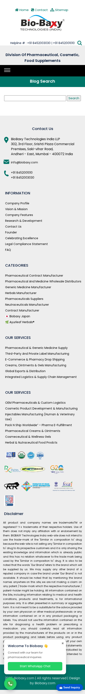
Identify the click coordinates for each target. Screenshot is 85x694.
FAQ (8, 250)
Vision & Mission (16, 209)
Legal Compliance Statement (26, 244)
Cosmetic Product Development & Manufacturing (41, 408)
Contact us (13, 226)
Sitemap (61, 10)
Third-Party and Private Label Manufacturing (37, 354)
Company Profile (17, 203)
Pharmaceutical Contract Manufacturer (34, 275)
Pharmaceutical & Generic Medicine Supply (36, 348)
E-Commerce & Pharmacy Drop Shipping (35, 359)
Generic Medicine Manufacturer (28, 287)
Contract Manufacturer (22, 310)
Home (24, 10)
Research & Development (23, 221)
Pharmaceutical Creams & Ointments (32, 431)
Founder (11, 232)
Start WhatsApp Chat (35, 666)
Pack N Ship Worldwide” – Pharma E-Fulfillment (38, 425)
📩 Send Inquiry (69, 687)
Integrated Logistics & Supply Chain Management (41, 377)
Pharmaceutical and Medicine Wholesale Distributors (43, 281)
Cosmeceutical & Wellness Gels (28, 437)
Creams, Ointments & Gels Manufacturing (35, 365)
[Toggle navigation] (7, 70)
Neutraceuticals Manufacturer (27, 305)
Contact (41, 10)
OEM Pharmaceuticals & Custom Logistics (35, 403)
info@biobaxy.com (24, 162)
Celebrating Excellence (21, 238)
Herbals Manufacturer (21, 293)
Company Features (19, 215)
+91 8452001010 (22, 172)
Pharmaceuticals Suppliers (24, 299)
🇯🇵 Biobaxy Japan (17, 316)
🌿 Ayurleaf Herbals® (19, 322)
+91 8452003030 (22, 177)
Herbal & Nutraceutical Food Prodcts (31, 442)
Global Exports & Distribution (25, 371)
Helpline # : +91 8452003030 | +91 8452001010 (42, 43)
